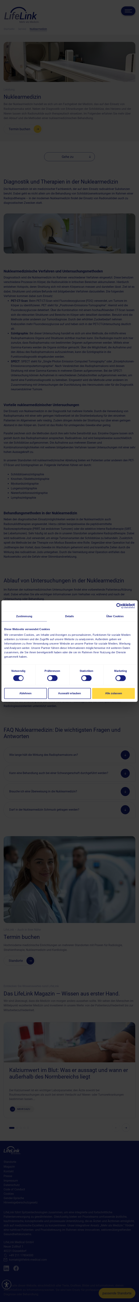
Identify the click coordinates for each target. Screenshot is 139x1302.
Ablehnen (25, 693)
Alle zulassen (113, 693)
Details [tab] (69, 616)
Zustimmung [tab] (24, 616)
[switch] (52, 678)
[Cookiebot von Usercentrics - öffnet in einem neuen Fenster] (119, 605)
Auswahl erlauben (69, 693)
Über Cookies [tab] (115, 616)
